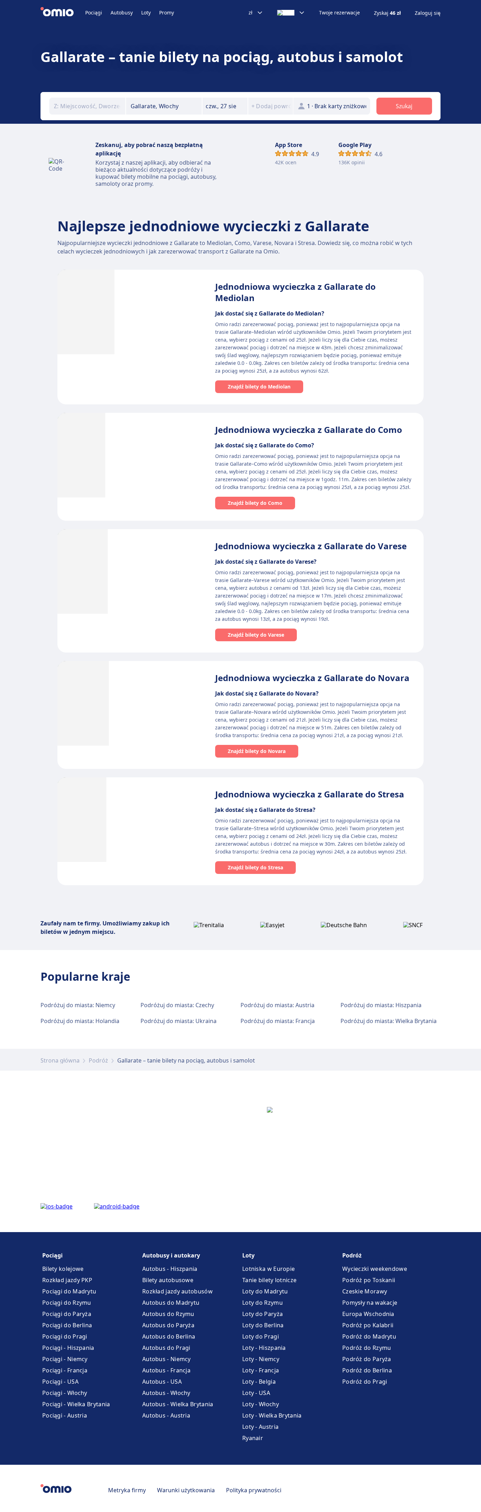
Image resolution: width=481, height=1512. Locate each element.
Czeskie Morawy (364, 1291)
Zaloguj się (428, 13)
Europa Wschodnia (368, 1314)
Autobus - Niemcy (166, 1359)
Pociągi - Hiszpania (68, 1348)
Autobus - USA (162, 1381)
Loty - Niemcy (260, 1359)
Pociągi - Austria (64, 1415)
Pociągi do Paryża (66, 1314)
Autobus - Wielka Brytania (177, 1404)
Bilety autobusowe (167, 1280)
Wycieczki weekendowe (374, 1269)
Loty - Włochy (260, 1404)
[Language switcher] (291, 12)
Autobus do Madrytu (170, 1302)
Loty (146, 12)
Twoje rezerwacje (339, 13)
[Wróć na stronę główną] (62, 12)
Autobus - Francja (166, 1370)
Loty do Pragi (260, 1336)
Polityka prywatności (253, 1490)
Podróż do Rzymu (366, 1348)
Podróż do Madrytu (369, 1336)
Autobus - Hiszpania (170, 1269)
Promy (166, 12)
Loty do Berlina (263, 1325)
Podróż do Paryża (366, 1359)
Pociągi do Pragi (64, 1336)
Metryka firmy (127, 1490)
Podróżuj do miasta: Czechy (177, 1005)
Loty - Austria (260, 1427)
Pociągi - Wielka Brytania (76, 1404)
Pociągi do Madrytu (69, 1291)
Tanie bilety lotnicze (269, 1280)
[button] (225, 106)
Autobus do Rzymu (168, 1314)
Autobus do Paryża (168, 1325)
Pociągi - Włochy (64, 1393)
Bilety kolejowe (63, 1269)
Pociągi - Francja (64, 1370)
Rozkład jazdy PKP (67, 1280)
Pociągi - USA (60, 1381)
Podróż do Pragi (364, 1381)
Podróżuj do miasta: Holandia (79, 1021)
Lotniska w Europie (268, 1269)
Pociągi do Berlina (67, 1325)
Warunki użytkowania (186, 1490)
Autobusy (122, 12)
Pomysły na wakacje (369, 1302)
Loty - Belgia (259, 1381)
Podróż (98, 1060)
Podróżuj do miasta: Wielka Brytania (389, 1021)
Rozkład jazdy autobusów (177, 1291)
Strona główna (60, 1060)
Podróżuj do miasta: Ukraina (178, 1021)
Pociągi (93, 12)
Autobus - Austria (166, 1415)
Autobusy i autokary (171, 1255)
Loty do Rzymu (262, 1302)
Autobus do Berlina (168, 1336)
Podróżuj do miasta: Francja (278, 1021)
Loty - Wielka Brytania (272, 1415)
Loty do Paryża (262, 1314)
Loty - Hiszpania (264, 1348)
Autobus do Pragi (166, 1348)
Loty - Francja (260, 1370)
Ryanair (252, 1438)
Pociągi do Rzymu (66, 1302)
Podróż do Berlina (367, 1370)
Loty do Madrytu (265, 1291)
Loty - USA (256, 1393)
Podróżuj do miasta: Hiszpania (381, 1005)
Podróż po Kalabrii (367, 1325)
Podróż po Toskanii (368, 1280)
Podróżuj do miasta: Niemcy (77, 1005)
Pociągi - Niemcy (65, 1359)
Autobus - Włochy (166, 1393)
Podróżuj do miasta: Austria (277, 1005)
